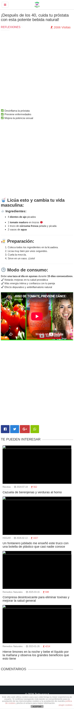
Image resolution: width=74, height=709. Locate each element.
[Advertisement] (37, 70)
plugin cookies (65, 705)
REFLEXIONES (10, 27)
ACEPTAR (37, 707)
